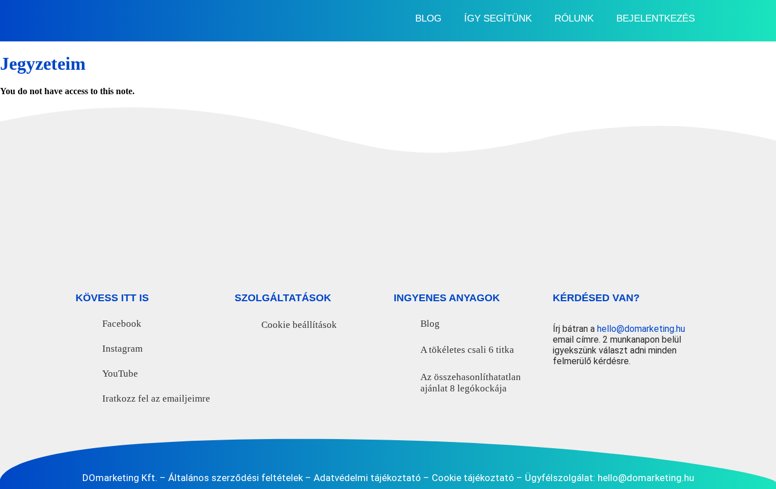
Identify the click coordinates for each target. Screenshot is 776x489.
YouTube (120, 373)
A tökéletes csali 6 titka (467, 349)
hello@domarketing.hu (641, 328)
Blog (428, 18)
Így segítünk (498, 18)
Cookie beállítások (299, 324)
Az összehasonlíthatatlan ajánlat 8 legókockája (470, 383)
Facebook (121, 323)
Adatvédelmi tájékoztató (367, 477)
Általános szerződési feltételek (235, 477)
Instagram (122, 348)
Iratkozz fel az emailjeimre (156, 398)
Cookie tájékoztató (473, 477)
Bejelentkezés (655, 18)
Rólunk (574, 18)
